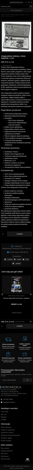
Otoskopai (21, 14)
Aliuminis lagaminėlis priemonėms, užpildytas (16, 298)
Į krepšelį (20, 234)
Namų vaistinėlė (20, 295)
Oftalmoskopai (7, 248)
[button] (8, 259)
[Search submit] (31, 6)
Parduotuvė (7, 14)
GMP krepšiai (11, 295)
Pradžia (2, 14)
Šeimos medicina (15, 14)
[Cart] (31, 2)
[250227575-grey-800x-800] (16, 36)
